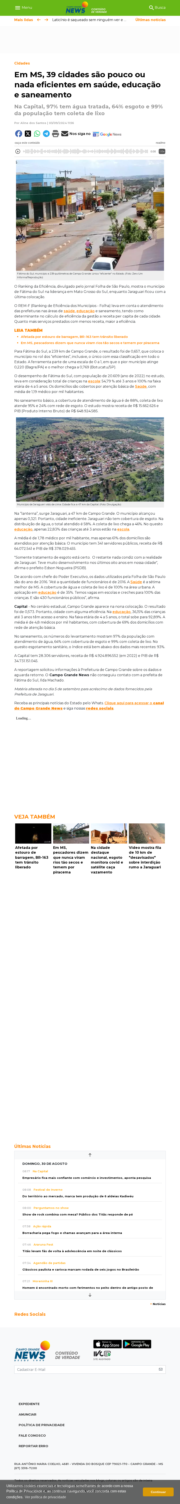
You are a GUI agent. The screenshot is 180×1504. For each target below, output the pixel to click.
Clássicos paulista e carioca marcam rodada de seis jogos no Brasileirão (80, 1269)
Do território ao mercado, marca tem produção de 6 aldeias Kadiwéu (77, 1196)
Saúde (141, 386)
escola (94, 381)
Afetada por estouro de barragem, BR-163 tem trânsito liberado (74, 337)
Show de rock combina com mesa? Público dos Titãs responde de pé (77, 1214)
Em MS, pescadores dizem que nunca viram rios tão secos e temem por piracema (90, 343)
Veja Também (34, 817)
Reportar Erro (33, 1446)
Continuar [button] (158, 1492)
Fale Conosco (32, 1436)
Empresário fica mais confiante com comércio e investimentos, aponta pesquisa (86, 1178)
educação (85, 311)
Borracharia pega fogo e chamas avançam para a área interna (72, 1233)
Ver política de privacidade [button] (45, 1497)
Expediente (29, 1404)
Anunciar (27, 1414)
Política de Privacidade (42, 1425)
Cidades (22, 63)
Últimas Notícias (32, 1146)
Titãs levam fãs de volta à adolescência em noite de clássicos (72, 1251)
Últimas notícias (150, 20)
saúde (69, 311)
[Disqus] (90, 936)
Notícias (158, 1304)
